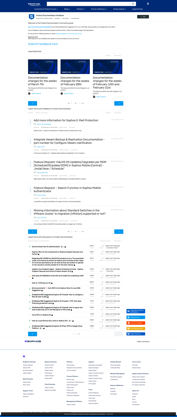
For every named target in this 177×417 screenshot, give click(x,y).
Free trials (135, 365)
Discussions (65, 18)
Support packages (93, 367)
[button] (133, 4)
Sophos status (92, 381)
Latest (112, 246)
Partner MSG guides (72, 385)
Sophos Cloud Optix (50, 390)
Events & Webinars (98, 9)
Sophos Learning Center (95, 378)
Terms (33, 412)
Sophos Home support (138, 377)
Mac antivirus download (138, 382)
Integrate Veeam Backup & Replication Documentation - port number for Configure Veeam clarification (69, 141)
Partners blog (70, 379)
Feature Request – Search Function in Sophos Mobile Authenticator (67, 189)
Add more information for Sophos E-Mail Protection (66, 120)
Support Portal (137, 9)
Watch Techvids (136, 334)
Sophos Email (27, 382)
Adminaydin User (42, 172)
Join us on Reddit (136, 323)
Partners (80, 9)
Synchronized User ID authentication (46, 247)
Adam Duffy (41, 147)
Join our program (71, 370)
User (148, 3)
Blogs (66, 9)
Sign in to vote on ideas (30, 120)
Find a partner (70, 365)
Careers (134, 402)
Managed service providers (74, 367)
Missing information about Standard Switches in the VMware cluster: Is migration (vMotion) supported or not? (70, 212)
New (144, 17)
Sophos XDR (26, 367)
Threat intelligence (93, 393)
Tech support (92, 383)
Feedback (57, 18)
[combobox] (88, 4)
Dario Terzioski (41, 218)
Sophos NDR (48, 378)
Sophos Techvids (93, 375)
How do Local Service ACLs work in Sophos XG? (50, 321)
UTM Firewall (48, 373)
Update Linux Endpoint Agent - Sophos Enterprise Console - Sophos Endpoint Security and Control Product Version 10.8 (57, 270)
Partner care (70, 390)
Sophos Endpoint (28, 365)
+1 (71, 321)
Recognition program (116, 377)
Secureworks (136, 404)
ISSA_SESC (110, 271)
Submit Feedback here (43, 44)
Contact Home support (138, 379)
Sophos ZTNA (49, 367)
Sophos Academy (93, 403)
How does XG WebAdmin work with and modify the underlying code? (58, 276)
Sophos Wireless (49, 375)
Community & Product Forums (45, 9)
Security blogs (92, 401)
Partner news (70, 387)
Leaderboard (114, 379)
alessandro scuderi (112, 248)
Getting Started (118, 9)
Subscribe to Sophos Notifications (137, 311)
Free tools (25, 396)
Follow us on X (135, 317)
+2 (63, 246)
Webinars (113, 388)
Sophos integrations (28, 394)
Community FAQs (115, 367)
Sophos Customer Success (96, 373)
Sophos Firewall (49, 365)
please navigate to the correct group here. (69, 33)
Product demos (136, 367)
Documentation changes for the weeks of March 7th (42, 81)
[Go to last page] (83, 103)
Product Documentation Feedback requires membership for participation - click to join (88, 414)
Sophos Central (49, 387)
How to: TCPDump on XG (41, 283)
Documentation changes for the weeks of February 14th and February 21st (107, 82)
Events (134, 396)
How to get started (115, 365)
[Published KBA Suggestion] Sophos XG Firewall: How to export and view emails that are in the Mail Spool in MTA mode (57, 308)
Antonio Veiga (41, 195)
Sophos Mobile (27, 373)
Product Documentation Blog (44, 18)
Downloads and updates (95, 365)
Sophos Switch (49, 370)
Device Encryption (28, 370)
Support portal (92, 370)
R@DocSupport (36, 93)
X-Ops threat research (94, 395)
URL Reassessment (137, 328)
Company (135, 394)
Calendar (113, 391)
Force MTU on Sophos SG (41, 315)
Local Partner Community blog (75, 382)
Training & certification (73, 395)
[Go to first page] (69, 103)
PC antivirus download (138, 385)
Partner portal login (72, 393)
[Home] (37, 4)
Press (133, 399)
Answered (29, 246)
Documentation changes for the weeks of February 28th (75, 81)
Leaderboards (75, 18)
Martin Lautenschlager (44, 124)
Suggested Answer (29, 276)
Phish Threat (26, 385)
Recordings (113, 394)
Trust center (91, 398)
